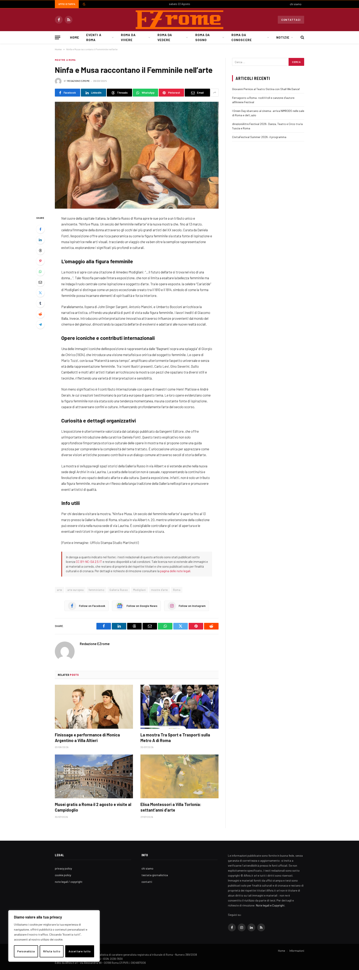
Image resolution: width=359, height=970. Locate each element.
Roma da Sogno (202, 37)
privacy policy (63, 868)
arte (59, 590)
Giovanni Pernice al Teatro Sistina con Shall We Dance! (266, 89)
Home (74, 37)
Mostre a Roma (65, 60)
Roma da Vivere (128, 37)
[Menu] (57, 37)
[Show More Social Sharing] (215, 93)
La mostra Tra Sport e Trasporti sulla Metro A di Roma (175, 737)
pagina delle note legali (175, 571)
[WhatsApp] (40, 271)
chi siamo (295, 4)
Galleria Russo (118, 590)
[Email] (40, 282)
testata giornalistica (154, 875)
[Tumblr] (40, 303)
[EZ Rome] (179, 19)
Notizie (282, 37)
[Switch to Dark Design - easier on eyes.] (84, 4)
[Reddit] (40, 314)
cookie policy (63, 875)
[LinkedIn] (40, 240)
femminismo (96, 590)
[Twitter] (40, 293)
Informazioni (296, 950)
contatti (146, 881)
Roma (177, 590)
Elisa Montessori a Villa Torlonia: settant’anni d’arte (170, 807)
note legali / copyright (68, 881)
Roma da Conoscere (241, 37)
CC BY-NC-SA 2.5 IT (89, 561)
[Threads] (40, 250)
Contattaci (291, 19)
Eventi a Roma (93, 37)
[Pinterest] (40, 261)
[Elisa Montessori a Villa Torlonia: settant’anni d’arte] (179, 776)
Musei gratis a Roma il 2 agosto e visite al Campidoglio (93, 807)
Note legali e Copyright (270, 905)
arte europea (75, 590)
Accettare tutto (80, 951)
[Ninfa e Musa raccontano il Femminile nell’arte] (137, 155)
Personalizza (26, 951)
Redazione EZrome (78, 81)
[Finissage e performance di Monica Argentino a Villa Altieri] (94, 707)
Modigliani (139, 590)
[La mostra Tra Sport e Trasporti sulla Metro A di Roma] (179, 707)
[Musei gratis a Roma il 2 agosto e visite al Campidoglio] (94, 776)
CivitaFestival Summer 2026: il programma (259, 137)
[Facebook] (40, 229)
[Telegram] (40, 324)
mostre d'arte (159, 590)
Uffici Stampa (66, 4)
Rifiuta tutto (51, 951)
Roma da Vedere (164, 37)
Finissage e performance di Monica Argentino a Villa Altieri (87, 737)
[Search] (302, 37)
